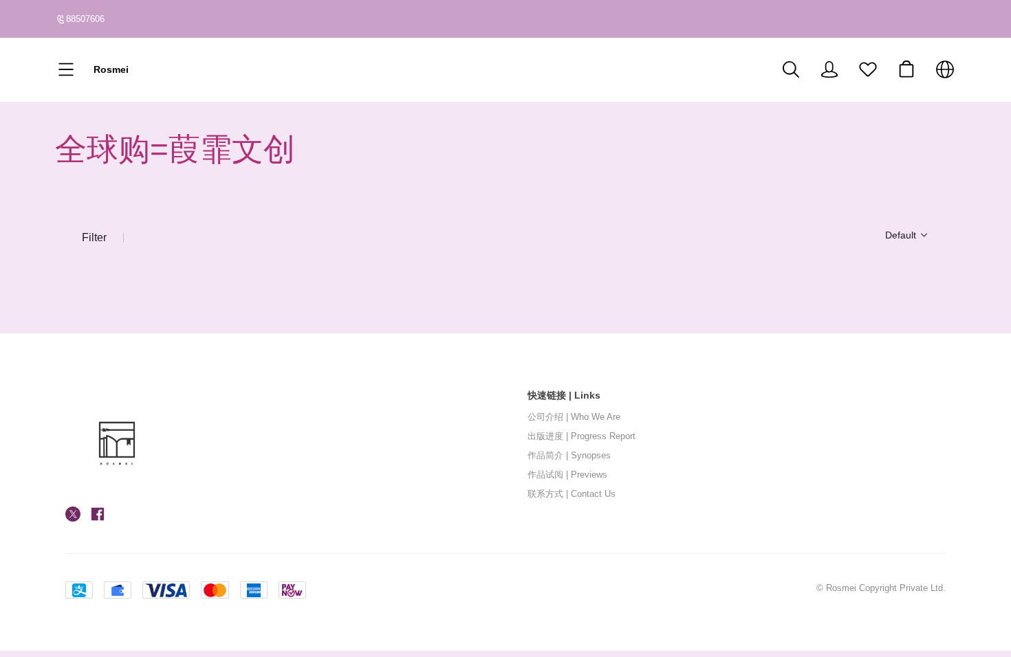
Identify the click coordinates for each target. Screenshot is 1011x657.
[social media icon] (72, 516)
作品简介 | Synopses (569, 455)
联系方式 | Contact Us (572, 494)
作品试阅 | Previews (567, 475)
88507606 (85, 19)
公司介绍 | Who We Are (574, 417)
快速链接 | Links (564, 395)
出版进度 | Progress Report (581, 436)
